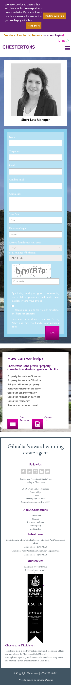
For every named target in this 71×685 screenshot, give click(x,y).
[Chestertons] (18, 49)
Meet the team (35, 516)
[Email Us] (63, 41)
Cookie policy (35, 529)
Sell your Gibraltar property (23, 384)
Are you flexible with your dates (25, 242)
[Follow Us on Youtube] (48, 472)
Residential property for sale (35, 567)
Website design (25, 680)
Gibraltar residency (18, 400)
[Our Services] (12, 424)
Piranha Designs (45, 680)
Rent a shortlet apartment (22, 405)
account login (53, 35)
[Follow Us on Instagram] (35, 472)
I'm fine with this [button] (54, 16)
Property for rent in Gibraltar (24, 380)
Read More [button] (34, 25)
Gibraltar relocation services (23, 396)
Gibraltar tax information (22, 392)
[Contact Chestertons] (37, 424)
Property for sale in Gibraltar (24, 376)
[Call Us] (59, 41)
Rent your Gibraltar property (24, 388)
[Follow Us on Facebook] (23, 472)
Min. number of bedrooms (22, 253)
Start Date (14, 214)
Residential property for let (35, 570)
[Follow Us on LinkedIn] (41, 472)
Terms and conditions (35, 522)
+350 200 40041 (49, 673)
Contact (35, 519)
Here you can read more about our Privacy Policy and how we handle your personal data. (35, 322)
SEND (52, 332)
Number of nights (18, 228)
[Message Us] (67, 41)
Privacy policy (35, 526)
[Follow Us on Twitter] (29, 472)
